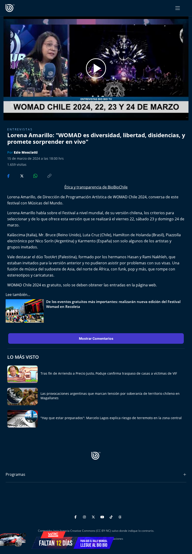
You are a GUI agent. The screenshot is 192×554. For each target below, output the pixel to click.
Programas (15, 474)
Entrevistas (20, 129)
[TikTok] (111, 516)
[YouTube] (103, 516)
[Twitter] (94, 516)
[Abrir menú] (177, 8)
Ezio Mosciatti (26, 152)
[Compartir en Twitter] (17, 175)
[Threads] (120, 516)
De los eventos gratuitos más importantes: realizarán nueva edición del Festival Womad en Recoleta (113, 304)
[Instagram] (85, 516)
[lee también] (26, 311)
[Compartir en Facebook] (9, 175)
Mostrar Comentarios (96, 338)
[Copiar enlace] (45, 175)
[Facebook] (76, 516)
